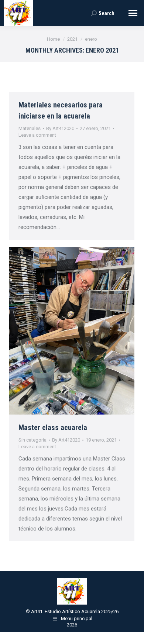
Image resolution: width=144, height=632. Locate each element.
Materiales (29, 128)
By (60, 128)
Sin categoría (32, 440)
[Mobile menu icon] (133, 13)
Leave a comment (37, 135)
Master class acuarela (52, 427)
